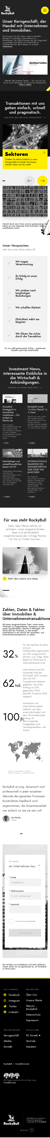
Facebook (14, 995)
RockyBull (42, 1122)
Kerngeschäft (11, 1035)
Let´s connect (11, 989)
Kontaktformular (22, 1063)
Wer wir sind (32, 989)
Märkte (8, 1041)
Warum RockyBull (31, 1007)
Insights (32, 443)
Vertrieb (30, 1041)
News (6, 443)
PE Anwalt (32, 1035)
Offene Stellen (25, 84)
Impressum (32, 1020)
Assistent (31, 1047)
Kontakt (8, 1047)
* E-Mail (12, 877)
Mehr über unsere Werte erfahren (17, 250)
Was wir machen (12, 1030)
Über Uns (31, 995)
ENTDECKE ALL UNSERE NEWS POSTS (23, 387)
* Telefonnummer (16, 891)
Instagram (14, 1001)
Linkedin (14, 1012)
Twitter (13, 1006)
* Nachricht (14, 904)
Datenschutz (33, 1015)
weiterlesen (7, 46)
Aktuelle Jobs (32, 1030)
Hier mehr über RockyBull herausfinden (23, 117)
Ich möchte (13, 861)
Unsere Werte (34, 1000)
